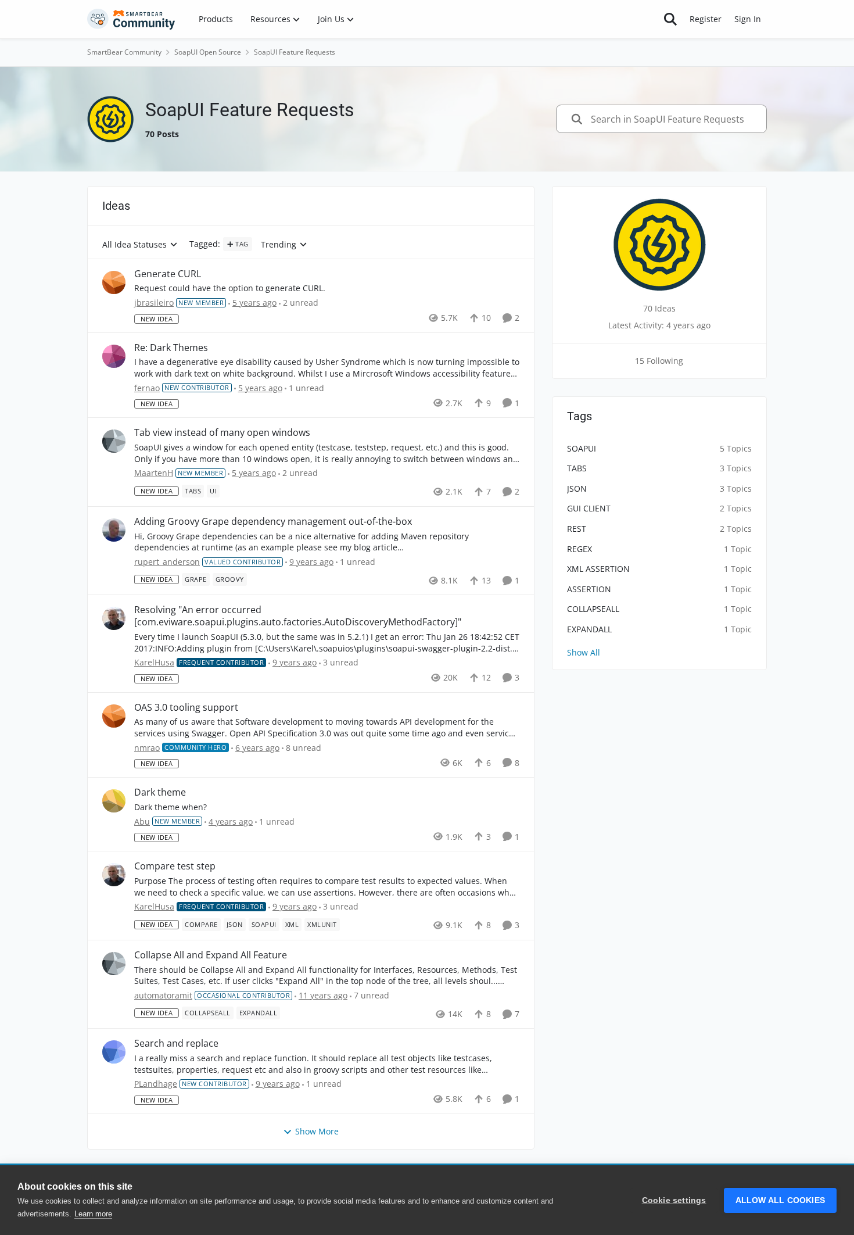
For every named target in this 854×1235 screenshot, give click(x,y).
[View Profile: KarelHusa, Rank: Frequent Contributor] (113, 618)
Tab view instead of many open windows (222, 433)
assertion (589, 589)
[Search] (670, 19)
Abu (142, 821)
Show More (317, 1131)
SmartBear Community (124, 52)
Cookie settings (674, 1200)
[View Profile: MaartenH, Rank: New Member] (113, 441)
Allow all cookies (780, 1200)
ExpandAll (589, 629)
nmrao (147, 747)
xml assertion (598, 568)
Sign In (747, 18)
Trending (278, 245)
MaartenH (153, 472)
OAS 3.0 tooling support (186, 707)
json (577, 488)
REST (576, 528)
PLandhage (155, 1083)
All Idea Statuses (134, 245)
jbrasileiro (154, 302)
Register (706, 18)
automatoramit (163, 995)
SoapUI (581, 448)
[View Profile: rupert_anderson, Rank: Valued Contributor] (113, 530)
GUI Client (589, 508)
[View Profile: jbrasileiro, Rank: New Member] (113, 282)
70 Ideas (659, 308)
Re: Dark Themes (171, 348)
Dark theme (160, 792)
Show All (583, 652)
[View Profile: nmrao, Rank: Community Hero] (113, 716)
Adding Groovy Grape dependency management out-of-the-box (273, 522)
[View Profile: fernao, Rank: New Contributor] (113, 356)
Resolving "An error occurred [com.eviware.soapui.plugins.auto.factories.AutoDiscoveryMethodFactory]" (297, 616)
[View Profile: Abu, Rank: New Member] (113, 800)
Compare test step (175, 866)
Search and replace (176, 1043)
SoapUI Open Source (207, 52)
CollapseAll (593, 608)
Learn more (93, 1213)
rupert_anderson (167, 561)
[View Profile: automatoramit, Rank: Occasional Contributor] (113, 963)
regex (579, 548)
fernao (147, 387)
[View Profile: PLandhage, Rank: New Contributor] (113, 1052)
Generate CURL (167, 274)
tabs (577, 468)
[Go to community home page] (131, 19)
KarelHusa (154, 662)
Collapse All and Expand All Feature (210, 955)
